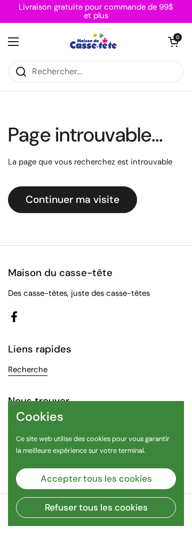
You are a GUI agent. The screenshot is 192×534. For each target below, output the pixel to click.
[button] (173, 41)
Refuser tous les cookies (96, 507)
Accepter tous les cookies (96, 478)
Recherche (27, 369)
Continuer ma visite (72, 199)
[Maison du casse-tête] (94, 41)
